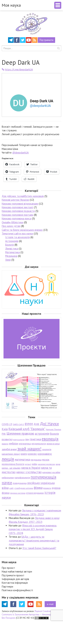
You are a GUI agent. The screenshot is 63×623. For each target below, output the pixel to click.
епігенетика (25, 443)
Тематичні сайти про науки (17, 233)
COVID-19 (7, 424)
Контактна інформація (15, 582)
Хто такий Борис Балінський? (39, 548)
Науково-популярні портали (17, 214)
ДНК (36, 424)
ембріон (13, 443)
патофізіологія (22, 477)
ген (27, 439)
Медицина (11, 256)
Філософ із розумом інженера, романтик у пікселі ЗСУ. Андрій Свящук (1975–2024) (33, 529)
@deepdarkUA (20, 152)
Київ (5, 429)
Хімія (8, 259)
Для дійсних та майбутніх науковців (23, 196)
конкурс (32, 453)
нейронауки (8, 477)
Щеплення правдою (20, 433)
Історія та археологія (17, 237)
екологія (5, 444)
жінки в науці (53, 443)
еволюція (50, 438)
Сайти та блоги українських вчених (22, 230)
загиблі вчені (9, 449)
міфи (34, 464)
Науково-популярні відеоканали (20, 203)
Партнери (7, 586)
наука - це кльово (11, 467)
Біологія (9, 244)
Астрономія (11, 241)
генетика (35, 439)
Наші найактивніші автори (17, 571)
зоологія (46, 449)
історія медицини (35, 493)
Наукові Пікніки (53, 429)
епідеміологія (38, 443)
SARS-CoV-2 (18, 424)
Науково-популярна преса (16, 218)
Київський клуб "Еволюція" (26, 429)
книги (24, 453)
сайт (11, 488)
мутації (28, 464)
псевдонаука (20, 483)
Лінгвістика (11, 248)
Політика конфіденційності (17, 590)
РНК (4, 433)
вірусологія (18, 439)
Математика (12, 252)
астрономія (42, 434)
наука (58, 464)
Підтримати (46, 40)
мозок (45, 459)
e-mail (50, 604)
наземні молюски (46, 464)
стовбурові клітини (23, 488)
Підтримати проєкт (13, 575)
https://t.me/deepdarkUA (19, 69)
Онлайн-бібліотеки (12, 222)
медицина (36, 459)
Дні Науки (49, 423)
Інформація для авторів (15, 579)
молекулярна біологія (13, 464)
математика (22, 459)
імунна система (17, 493)
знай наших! (29, 448)
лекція (8, 459)
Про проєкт (8, 567)
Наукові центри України (15, 199)
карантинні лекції (11, 453)
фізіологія (47, 488)
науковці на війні (51, 472)
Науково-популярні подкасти (18, 211)
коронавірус (45, 453)
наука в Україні (30, 468)
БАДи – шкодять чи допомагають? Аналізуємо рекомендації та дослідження (34, 540)
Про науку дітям (11, 226)
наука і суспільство (29, 472)
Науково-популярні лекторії (17, 207)
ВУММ (29, 424)
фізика (38, 488)
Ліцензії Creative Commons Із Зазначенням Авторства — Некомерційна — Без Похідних (30, 614)
